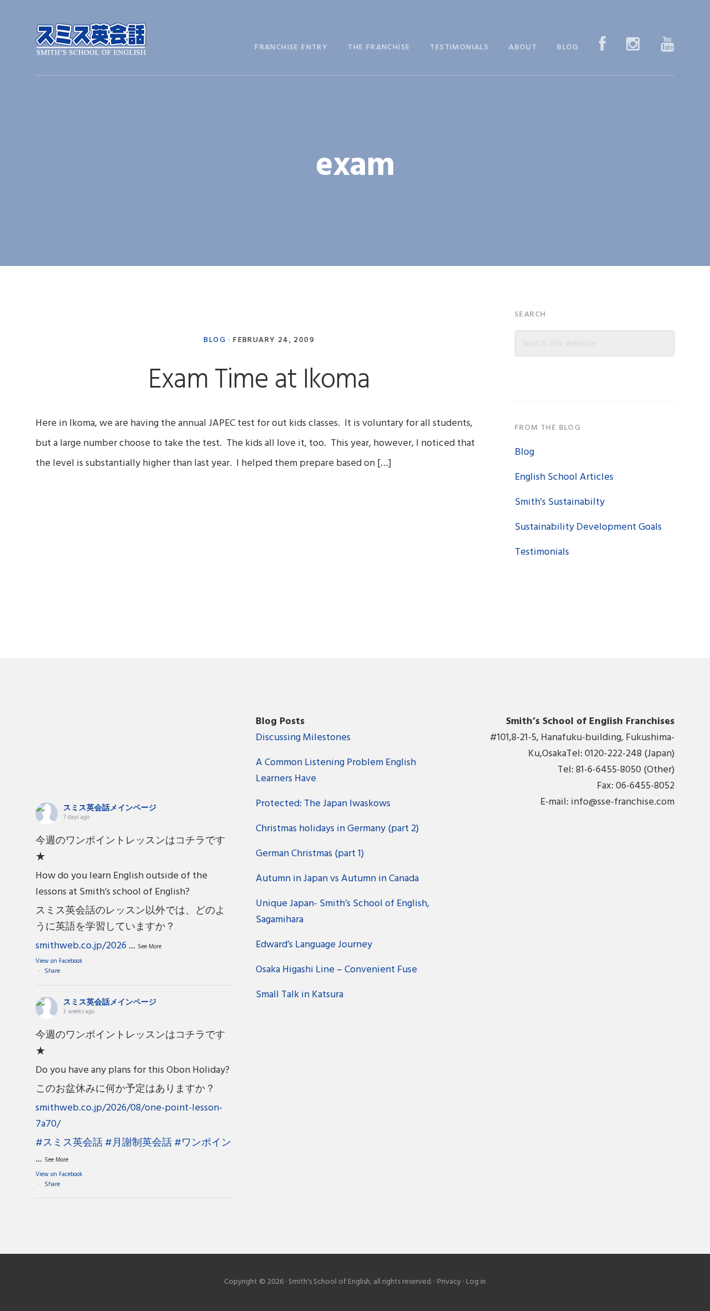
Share (52, 971)
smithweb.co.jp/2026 (81, 946)
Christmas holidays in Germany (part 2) (337, 829)
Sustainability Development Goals (588, 527)
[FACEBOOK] (602, 45)
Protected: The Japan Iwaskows (323, 804)
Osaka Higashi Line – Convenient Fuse (336, 970)
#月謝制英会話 (138, 1143)
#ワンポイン (202, 1143)
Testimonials (542, 552)
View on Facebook (59, 961)
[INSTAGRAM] (633, 45)
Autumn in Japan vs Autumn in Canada (337, 879)
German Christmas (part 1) (310, 854)
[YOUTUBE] (667, 45)
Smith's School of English (91, 40)
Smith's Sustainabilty (560, 502)
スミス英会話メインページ (109, 808)
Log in (476, 1281)
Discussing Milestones (303, 738)
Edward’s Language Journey (314, 945)
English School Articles (564, 477)
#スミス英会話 (69, 1143)
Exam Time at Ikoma (259, 380)
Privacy (449, 1281)
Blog (215, 340)
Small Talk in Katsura (299, 995)
